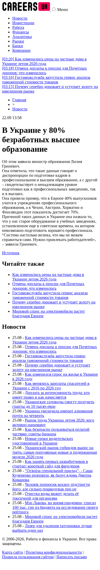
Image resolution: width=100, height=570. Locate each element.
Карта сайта (12, 552)
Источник (10, 253)
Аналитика (22, 36)
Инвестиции (23, 23)
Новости (19, 18)
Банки (17, 46)
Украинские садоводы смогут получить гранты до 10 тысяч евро (53, 404)
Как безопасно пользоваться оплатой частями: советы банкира (50, 431)
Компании (21, 50)
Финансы (20, 32)
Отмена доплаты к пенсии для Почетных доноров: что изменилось (44, 70)
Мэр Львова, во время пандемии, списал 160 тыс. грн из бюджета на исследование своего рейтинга (55, 507)
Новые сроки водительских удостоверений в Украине (42, 440)
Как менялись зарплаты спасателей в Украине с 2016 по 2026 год (50, 385)
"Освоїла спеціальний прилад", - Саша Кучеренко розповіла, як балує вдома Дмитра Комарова (52, 475)
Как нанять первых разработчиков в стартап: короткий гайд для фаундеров (50, 463)
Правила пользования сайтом (28, 557)
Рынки (18, 41)
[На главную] (26, 9)
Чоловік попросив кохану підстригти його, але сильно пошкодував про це (51, 486)
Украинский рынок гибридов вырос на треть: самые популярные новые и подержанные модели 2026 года (54, 452)
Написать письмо (71, 557)
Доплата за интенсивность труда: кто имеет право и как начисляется (51, 394)
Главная (19, 100)
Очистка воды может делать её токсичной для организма (45, 495)
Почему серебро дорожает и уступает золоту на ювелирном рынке (51, 367)
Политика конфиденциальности (54, 552)
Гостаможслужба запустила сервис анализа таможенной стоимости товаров (46, 79)
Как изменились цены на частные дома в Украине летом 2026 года (44, 61)
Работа (18, 27)
